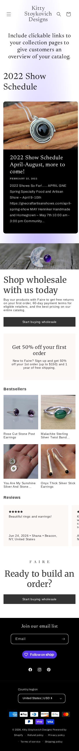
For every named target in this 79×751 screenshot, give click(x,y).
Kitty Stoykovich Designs (37, 729)
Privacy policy (56, 735)
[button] (9, 14)
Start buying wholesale (39, 322)
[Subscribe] (63, 639)
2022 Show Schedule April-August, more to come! (37, 165)
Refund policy (35, 735)
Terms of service (31, 741)
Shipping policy (54, 741)
